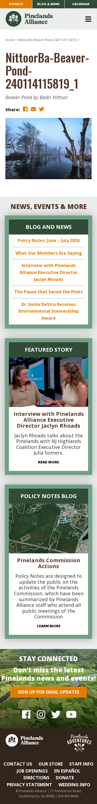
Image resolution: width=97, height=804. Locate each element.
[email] (33, 109)
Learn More (48, 625)
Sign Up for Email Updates (48, 692)
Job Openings (32, 771)
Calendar (80, 4)
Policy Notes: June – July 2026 (48, 240)
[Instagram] (41, 714)
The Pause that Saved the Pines (48, 292)
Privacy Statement (29, 785)
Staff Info (81, 764)
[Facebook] (26, 714)
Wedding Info (74, 785)
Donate (16, 4)
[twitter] (41, 109)
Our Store (51, 764)
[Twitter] (56, 714)
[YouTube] (70, 714)
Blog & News (48, 4)
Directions (36, 778)
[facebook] (25, 109)
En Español (67, 771)
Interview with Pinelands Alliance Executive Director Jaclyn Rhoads (49, 272)
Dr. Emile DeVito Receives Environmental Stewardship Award (49, 311)
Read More (48, 462)
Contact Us (18, 764)
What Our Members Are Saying (48, 253)
